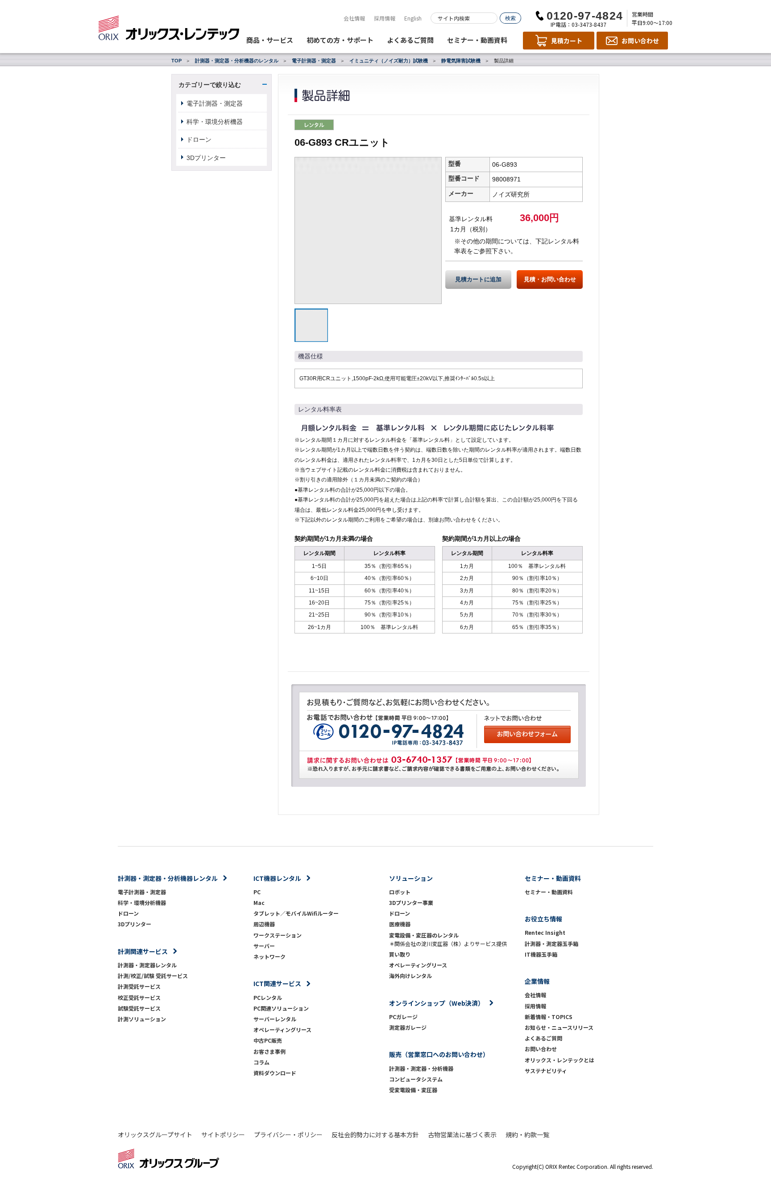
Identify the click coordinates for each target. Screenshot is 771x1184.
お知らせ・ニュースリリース (559, 1027)
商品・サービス (269, 40)
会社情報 (354, 18)
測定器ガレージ (408, 1027)
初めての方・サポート (340, 40)
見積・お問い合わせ (550, 279)
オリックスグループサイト (155, 1134)
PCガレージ (403, 1016)
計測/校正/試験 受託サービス (153, 975)
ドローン (199, 139)
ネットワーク (269, 956)
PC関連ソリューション (281, 1008)
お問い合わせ (541, 1048)
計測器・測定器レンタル (147, 965)
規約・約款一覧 (527, 1134)
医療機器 (399, 924)
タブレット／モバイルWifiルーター (296, 913)
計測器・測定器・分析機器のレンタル (236, 60)
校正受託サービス (139, 997)
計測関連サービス (143, 951)
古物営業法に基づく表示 (462, 1134)
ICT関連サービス (277, 983)
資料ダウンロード (274, 1073)
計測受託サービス (139, 986)
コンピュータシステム (416, 1079)
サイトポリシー (223, 1134)
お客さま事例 (269, 1051)
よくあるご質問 (410, 40)
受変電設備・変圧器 (413, 1090)
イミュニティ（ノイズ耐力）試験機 (388, 60)
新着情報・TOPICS (548, 1016)
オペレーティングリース (282, 1029)
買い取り (399, 954)
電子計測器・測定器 (314, 60)
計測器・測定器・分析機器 (421, 1068)
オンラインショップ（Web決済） (436, 1003)
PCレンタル (267, 997)
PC (257, 892)
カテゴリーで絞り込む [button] (209, 84)
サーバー (264, 946)
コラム (261, 1062)
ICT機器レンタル (277, 878)
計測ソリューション (142, 1019)
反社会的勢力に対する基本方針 (375, 1134)
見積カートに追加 (478, 279)
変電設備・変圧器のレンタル (424, 935)
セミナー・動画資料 (477, 40)
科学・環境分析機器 (215, 121)
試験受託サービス (139, 1008)
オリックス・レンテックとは (559, 1060)
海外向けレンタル (413, 975)
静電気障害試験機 (461, 60)
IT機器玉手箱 (541, 954)
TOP (176, 60)
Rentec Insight (545, 932)
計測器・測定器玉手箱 (551, 943)
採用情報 (384, 18)
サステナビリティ (546, 1070)
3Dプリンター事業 (411, 902)
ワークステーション (277, 935)
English (413, 18)
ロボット (399, 892)
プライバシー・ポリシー (288, 1134)
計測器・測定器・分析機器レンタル (168, 878)
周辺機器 (264, 924)
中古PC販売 (267, 1040)
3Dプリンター (206, 157)
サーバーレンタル (274, 1019)
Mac (259, 902)
